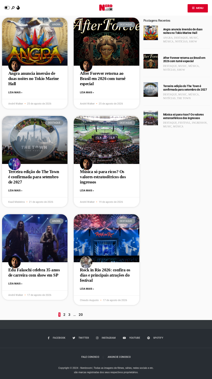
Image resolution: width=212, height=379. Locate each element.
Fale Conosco (90, 357)
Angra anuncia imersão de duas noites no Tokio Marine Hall (33, 78)
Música (168, 41)
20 (81, 315)
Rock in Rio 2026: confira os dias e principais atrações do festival (105, 275)
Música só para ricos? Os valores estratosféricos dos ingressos (103, 177)
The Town (184, 98)
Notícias (181, 41)
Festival (184, 122)
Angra (168, 37)
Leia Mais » (15, 92)
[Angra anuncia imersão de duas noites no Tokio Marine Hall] (150, 33)
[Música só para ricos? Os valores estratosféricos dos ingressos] (150, 118)
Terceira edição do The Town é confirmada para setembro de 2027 (33, 177)
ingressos (199, 122)
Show (193, 41)
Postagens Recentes (156, 20)
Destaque (181, 37)
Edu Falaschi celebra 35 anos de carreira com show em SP (34, 272)
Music (193, 37)
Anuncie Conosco (119, 357)
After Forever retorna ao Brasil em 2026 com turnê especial (102, 78)
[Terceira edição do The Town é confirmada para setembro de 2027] (150, 89)
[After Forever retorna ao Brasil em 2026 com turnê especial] (150, 61)
